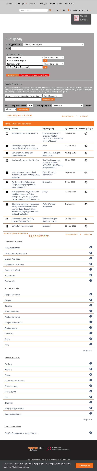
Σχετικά (33, 3)
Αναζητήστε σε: (14, 44)
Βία (6, 397)
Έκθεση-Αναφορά (12, 259)
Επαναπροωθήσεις (13, 414)
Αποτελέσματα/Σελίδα (15, 105)
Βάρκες (8, 369)
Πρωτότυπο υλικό (12, 270)
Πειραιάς (9, 333)
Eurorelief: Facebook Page (22, 226)
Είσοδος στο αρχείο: (79, 10)
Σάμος (8, 339)
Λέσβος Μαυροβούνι (14, 322)
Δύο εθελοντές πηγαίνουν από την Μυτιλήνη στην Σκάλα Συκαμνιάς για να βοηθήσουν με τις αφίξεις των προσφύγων (26, 195)
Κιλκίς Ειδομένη (12, 311)
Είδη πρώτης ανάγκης (14, 408)
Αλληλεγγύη (10, 391)
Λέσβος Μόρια (11, 328)
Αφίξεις (8, 364)
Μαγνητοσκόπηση (12, 247)
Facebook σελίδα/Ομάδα (16, 253)
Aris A (45, 145)
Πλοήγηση (20, 3)
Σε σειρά (87, 105)
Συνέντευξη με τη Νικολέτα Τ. (25, 133)
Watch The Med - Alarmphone (49, 173)
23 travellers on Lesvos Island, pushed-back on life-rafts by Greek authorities (26, 174)
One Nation (47, 182)
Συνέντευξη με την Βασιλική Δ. (25, 160)
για (8, 48)
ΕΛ (57, 10)
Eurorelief (46, 226)
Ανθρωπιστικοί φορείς (15, 380)
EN (63, 10)
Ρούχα (8, 375)
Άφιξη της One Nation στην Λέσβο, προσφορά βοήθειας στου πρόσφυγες (24, 184)
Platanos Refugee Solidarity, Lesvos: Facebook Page (23, 219)
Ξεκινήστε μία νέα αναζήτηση (34, 75)
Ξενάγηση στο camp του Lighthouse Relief (22, 153)
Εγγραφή (69, 3)
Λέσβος (8, 300)
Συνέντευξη (10, 275)
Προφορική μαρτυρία (14, 264)
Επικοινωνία (56, 3)
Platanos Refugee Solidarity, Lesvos (50, 219)
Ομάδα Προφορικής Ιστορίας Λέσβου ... (22, 433)
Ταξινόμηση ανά (43, 105)
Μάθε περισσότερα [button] (20, 467)
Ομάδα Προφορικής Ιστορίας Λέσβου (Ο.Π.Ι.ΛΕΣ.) (51, 136)
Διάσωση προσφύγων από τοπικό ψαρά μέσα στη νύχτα (25, 146)
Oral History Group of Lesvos (53, 139)
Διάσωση (9, 403)
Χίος (7, 344)
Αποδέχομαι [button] (84, 466)
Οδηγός (43, 3)
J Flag (45, 191)
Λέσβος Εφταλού (12, 317)
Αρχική (9, 3)
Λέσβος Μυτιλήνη (12, 294)
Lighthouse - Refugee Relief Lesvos (51, 153)
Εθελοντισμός (11, 386)
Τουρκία (8, 306)
